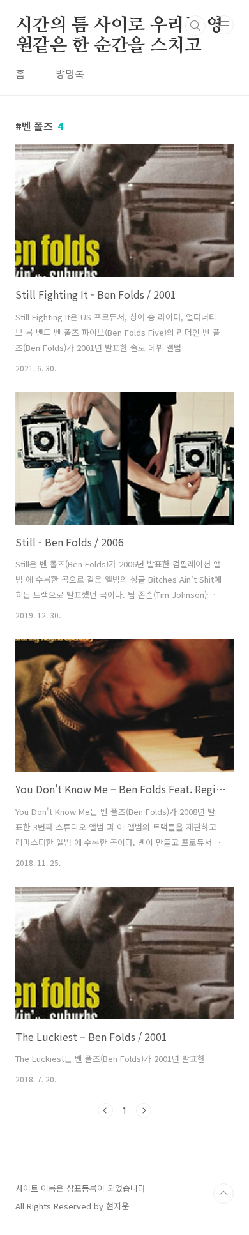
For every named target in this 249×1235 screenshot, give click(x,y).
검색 (195, 25)
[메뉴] (224, 24)
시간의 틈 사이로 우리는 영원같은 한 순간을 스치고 (119, 26)
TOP (223, 1193)
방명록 (70, 73)
